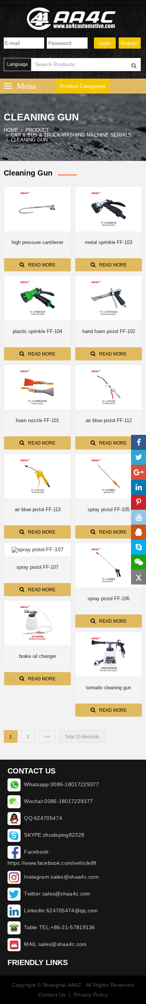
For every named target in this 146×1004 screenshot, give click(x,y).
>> (47, 736)
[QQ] (138, 532)
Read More (41, 265)
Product (37, 130)
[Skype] (138, 547)
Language (17, 64)
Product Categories (83, 86)
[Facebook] (138, 442)
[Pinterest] (138, 502)
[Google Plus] (138, 472)
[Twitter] (138, 457)
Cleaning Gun (29, 140)
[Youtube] (138, 517)
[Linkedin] (138, 487)
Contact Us (52, 995)
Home (11, 130)
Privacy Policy (91, 995)
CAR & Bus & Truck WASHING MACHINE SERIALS (71, 135)
